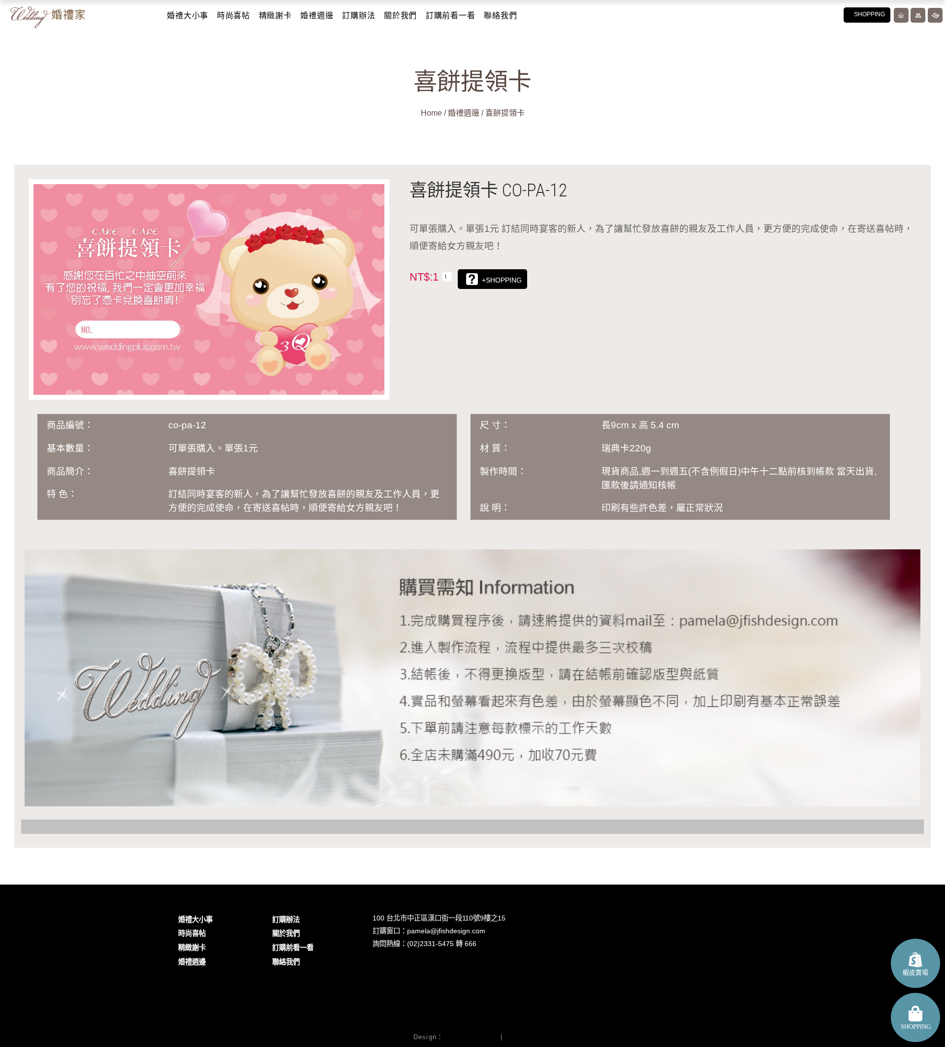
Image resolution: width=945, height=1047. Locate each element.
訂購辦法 (358, 15)
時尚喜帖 (233, 15)
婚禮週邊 (316, 15)
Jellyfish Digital (470, 1037)
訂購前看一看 (450, 15)
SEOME (518, 1037)
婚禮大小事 (187, 15)
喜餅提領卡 (505, 113)
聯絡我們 (500, 15)
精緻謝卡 (275, 15)
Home (431, 113)
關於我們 (400, 15)
